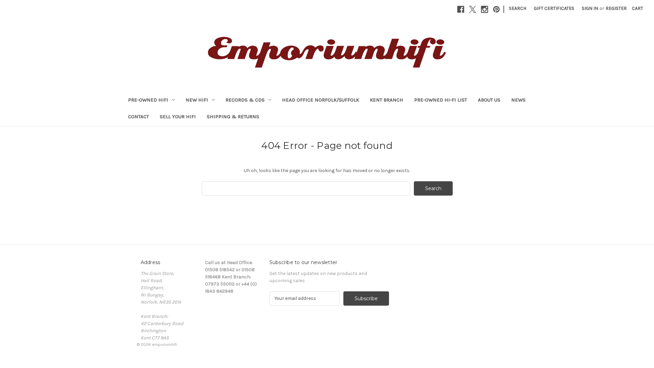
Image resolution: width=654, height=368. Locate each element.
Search (517, 8)
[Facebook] (460, 9)
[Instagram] (484, 9)
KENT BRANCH (386, 100)
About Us (489, 100)
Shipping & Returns (233, 116)
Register (616, 8)
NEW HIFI (197, 100)
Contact (138, 116)
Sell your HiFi (178, 116)
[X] (472, 9)
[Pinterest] (496, 9)
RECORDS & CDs (245, 100)
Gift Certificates (554, 8)
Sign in (590, 8)
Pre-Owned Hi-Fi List (440, 100)
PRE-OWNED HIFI (148, 100)
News (518, 100)
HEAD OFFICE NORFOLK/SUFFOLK (320, 100)
